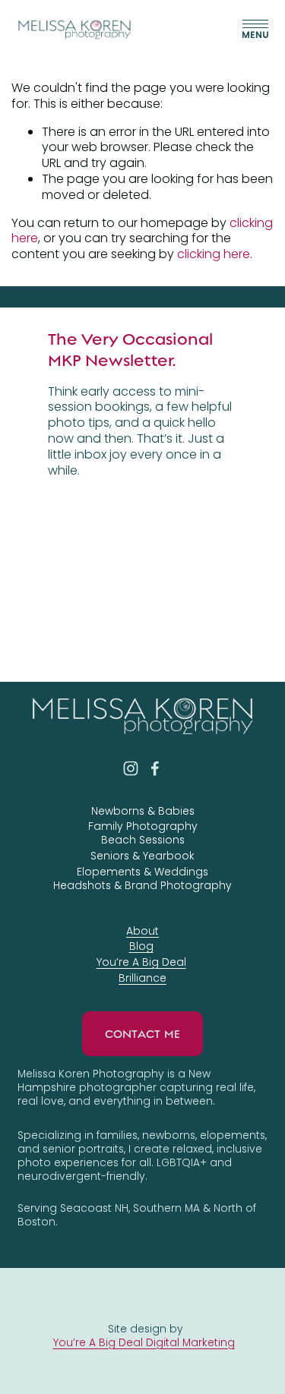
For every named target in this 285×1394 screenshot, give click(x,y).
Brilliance (142, 978)
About (142, 931)
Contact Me (143, 1034)
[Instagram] (130, 768)
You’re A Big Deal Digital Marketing (144, 1342)
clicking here (213, 254)
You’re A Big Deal (141, 962)
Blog (141, 946)
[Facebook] (155, 768)
